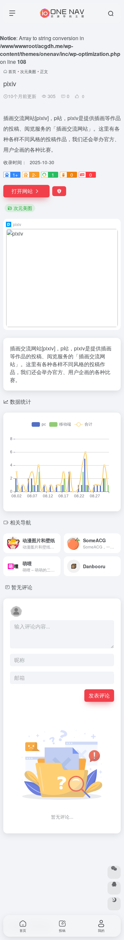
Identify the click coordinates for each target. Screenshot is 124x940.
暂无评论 (21, 587)
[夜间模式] (114, 903)
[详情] (57, 543)
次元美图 (28, 71)
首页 (12, 71)
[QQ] (114, 888)
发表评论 (99, 695)
